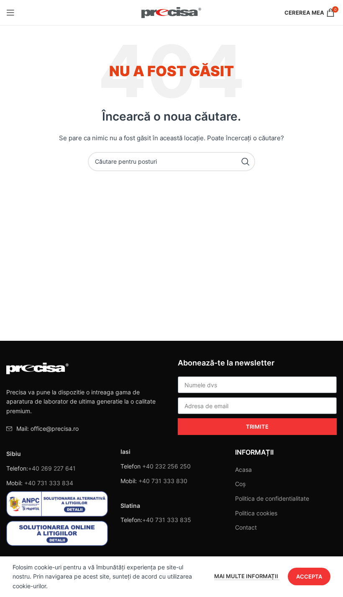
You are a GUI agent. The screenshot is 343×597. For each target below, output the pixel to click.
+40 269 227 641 (52, 468)
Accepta (309, 576)
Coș (240, 483)
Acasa (243, 469)
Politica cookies (256, 513)
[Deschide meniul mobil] (10, 12)
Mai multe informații (246, 576)
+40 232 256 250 (166, 466)
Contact (246, 527)
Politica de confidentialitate (272, 498)
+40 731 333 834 (48, 482)
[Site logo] (171, 11)
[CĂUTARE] (245, 161)
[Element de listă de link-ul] (85, 428)
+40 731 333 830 (162, 480)
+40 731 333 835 (166, 519)
